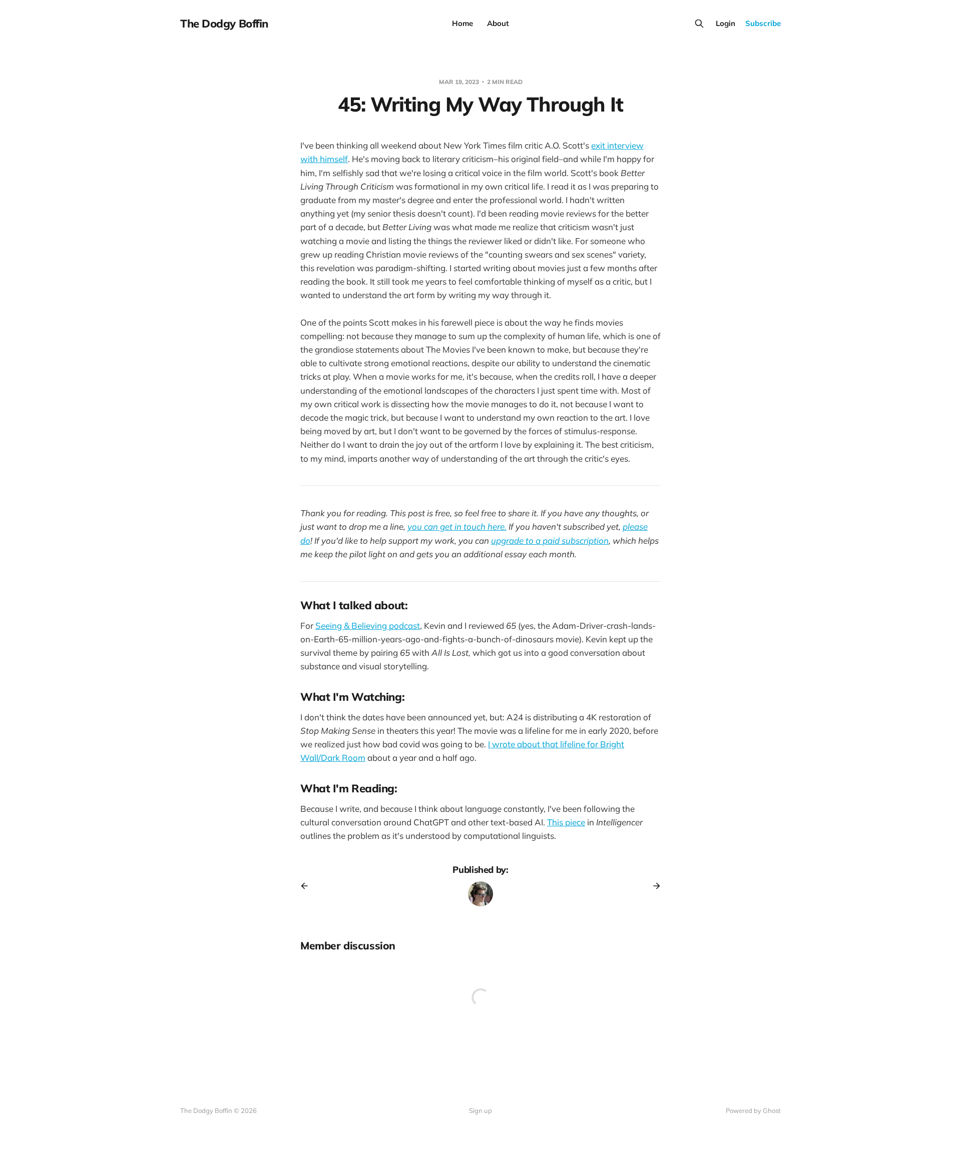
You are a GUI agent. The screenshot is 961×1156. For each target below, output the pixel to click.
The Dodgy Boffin (224, 23)
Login (725, 23)
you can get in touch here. (457, 526)
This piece (566, 822)
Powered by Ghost (753, 1110)
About (498, 23)
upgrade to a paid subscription (550, 540)
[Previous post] (307, 885)
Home (462, 23)
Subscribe (763, 23)
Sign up (480, 1110)
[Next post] (653, 885)
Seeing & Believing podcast (367, 625)
